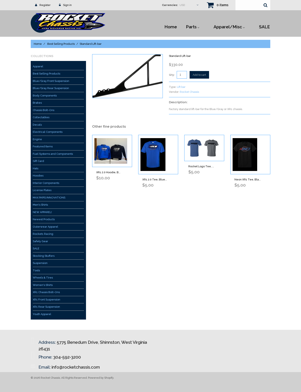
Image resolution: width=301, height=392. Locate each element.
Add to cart (199, 74)
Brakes (37, 102)
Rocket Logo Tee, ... (201, 166)
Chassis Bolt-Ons (43, 110)
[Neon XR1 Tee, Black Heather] (250, 154)
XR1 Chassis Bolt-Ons (46, 292)
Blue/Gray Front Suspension (51, 81)
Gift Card (38, 161)
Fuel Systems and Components (53, 153)
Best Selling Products (61, 43)
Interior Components (46, 183)
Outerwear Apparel (45, 226)
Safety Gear (40, 241)
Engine (37, 139)
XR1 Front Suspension (46, 299)
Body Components (45, 95)
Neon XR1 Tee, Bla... (247, 179)
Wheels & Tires (43, 277)
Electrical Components (47, 131)
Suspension (40, 263)
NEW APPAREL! (42, 212)
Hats (35, 168)
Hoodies (38, 175)
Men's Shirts (40, 204)
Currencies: (170, 5)
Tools (36, 270)
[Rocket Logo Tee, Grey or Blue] (204, 148)
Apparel (38, 66)
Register (45, 5)
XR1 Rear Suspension (46, 306)
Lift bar (181, 86)
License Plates (42, 190)
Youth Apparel (42, 314)
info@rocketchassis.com (76, 367)
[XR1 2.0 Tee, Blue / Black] (158, 154)
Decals (37, 124)
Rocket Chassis (189, 91)
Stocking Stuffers (43, 255)
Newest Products (44, 219)
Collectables (41, 117)
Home (38, 43)
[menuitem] (170, 26)
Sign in (67, 5)
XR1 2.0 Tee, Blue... (154, 179)
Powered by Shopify (100, 377)
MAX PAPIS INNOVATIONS (49, 197)
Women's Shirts (43, 285)
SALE (36, 248)
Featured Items (43, 146)
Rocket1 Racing (43, 233)
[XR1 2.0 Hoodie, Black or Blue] (112, 151)
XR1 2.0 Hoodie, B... (108, 172)
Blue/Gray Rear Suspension (51, 88)
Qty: (172, 74)
